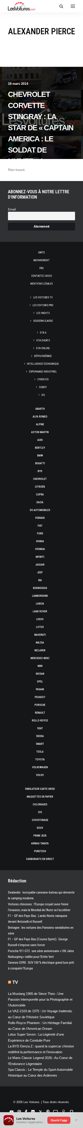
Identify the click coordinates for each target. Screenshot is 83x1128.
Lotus (40, 627)
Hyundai (40, 549)
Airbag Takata (40, 843)
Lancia (40, 603)
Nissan (40, 673)
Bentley (40, 447)
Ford (40, 533)
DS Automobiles (40, 510)
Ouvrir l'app (59, 1120)
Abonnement (41, 260)
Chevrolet (40, 479)
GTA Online (43, 348)
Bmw (40, 455)
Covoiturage (40, 820)
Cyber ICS (42, 379)
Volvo (40, 775)
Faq (41, 268)
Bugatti (40, 463)
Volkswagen (40, 767)
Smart (40, 743)
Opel (40, 681)
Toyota (40, 759)
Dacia (40, 502)
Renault (40, 712)
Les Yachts (43, 313)
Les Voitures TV (43, 297)
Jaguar (39, 564)
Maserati (40, 634)
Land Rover (40, 611)
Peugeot (40, 697)
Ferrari (40, 517)
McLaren (40, 650)
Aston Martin (40, 432)
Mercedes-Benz (40, 658)
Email (12, 209)
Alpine (40, 424)
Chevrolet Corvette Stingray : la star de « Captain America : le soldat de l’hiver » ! (40, 127)
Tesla (40, 751)
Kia (40, 580)
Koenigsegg (40, 588)
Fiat (40, 525)
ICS (43, 395)
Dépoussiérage (43, 356)
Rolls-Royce (40, 720)
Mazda (40, 642)
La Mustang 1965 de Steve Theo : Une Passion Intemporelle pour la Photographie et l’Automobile (40, 999)
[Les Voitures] (21, 6)
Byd (40, 471)
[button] (73, 6)
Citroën (40, 486)
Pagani (40, 689)
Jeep (40, 572)
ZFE (40, 812)
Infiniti (40, 556)
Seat (40, 728)
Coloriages (40, 804)
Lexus (40, 619)
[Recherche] (59, 6)
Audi (40, 440)
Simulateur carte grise (40, 788)
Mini (40, 666)
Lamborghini (40, 595)
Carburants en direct (40, 859)
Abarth (40, 408)
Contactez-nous (41, 275)
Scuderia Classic (43, 320)
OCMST (43, 387)
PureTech (40, 851)
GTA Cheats (43, 340)
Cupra (40, 494)
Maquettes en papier (40, 796)
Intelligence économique (43, 363)
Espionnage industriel (43, 371)
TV (15, 982)
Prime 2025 (39, 835)
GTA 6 (43, 332)
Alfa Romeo (40, 416)
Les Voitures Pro (43, 305)
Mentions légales (41, 283)
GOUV (40, 827)
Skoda (40, 736)
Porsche (40, 705)
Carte (41, 252)
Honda (40, 541)
